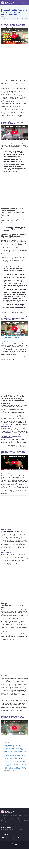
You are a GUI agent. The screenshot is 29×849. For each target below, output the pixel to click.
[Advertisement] (14, 61)
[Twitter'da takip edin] (18, 837)
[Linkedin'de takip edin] (14, 837)
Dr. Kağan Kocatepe (5, 818)
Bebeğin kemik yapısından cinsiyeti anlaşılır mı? (16, 767)
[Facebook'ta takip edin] (10, 837)
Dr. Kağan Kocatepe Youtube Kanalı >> (11, 337)
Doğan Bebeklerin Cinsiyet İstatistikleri (13, 747)
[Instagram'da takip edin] (6, 837)
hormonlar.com (10, 829)
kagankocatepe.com (18, 829)
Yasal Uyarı (14, 844)
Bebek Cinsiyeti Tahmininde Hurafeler (13, 748)
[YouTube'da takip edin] (3, 837)
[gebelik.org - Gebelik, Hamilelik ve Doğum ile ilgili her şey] (7, 2)
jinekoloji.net (3, 829)
